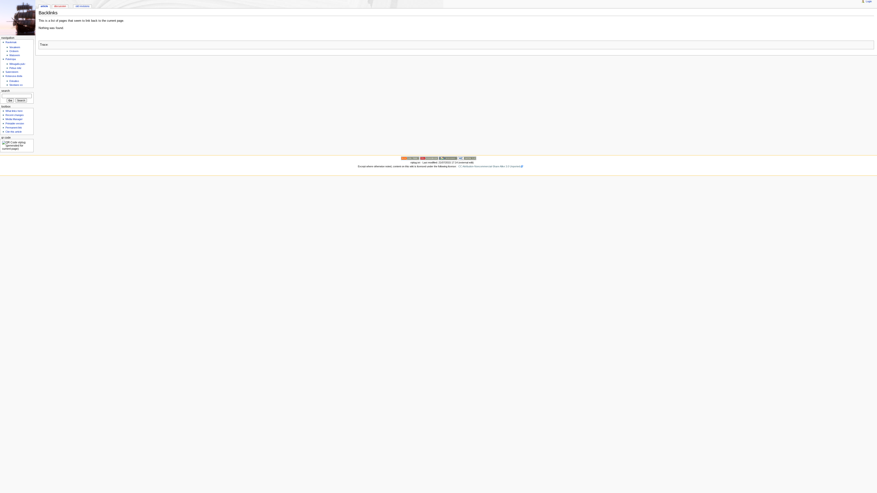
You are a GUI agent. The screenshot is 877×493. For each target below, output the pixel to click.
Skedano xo (16, 85)
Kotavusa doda (13, 76)
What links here (14, 111)
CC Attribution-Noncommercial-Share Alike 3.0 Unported (489, 166)
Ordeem (13, 51)
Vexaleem (14, 47)
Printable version (14, 123)
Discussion (60, 6)
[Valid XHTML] (467, 158)
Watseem (14, 55)
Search (5, 90)
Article (44, 6)
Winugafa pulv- (17, 64)
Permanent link (13, 127)
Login (869, 1)
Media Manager (14, 119)
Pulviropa (10, 59)
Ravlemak (11, 42)
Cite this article (13, 131)
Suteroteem (11, 72)
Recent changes (14, 115)
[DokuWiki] (448, 158)
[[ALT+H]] (17, 17)
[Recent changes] (410, 158)
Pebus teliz (15, 68)
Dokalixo (14, 81)
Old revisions (83, 6)
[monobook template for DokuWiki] (429, 158)
